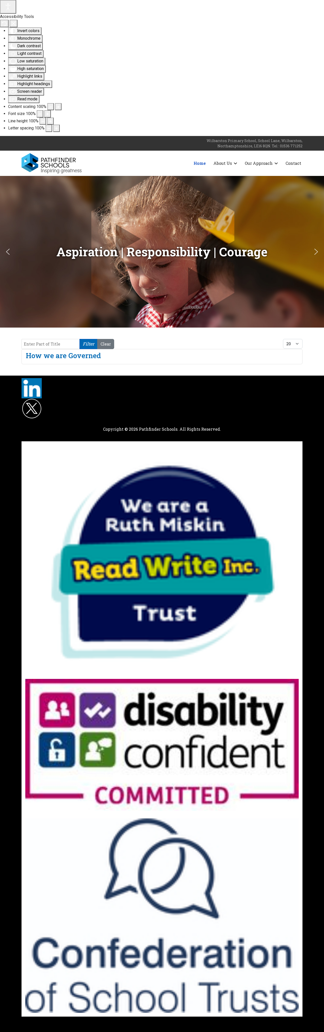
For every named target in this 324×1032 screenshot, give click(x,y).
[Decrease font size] (40, 113)
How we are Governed (63, 355)
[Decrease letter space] (49, 128)
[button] (8, 252)
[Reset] (4, 23)
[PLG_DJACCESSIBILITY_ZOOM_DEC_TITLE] (50, 106)
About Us (222, 163)
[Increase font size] (47, 113)
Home (200, 163)
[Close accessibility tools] (13, 23)
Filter (88, 344)
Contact (293, 163)
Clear (105, 344)
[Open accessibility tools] (8, 7)
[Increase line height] (50, 121)
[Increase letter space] (56, 128)
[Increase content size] (58, 106)
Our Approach (259, 163)
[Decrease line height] (42, 121)
